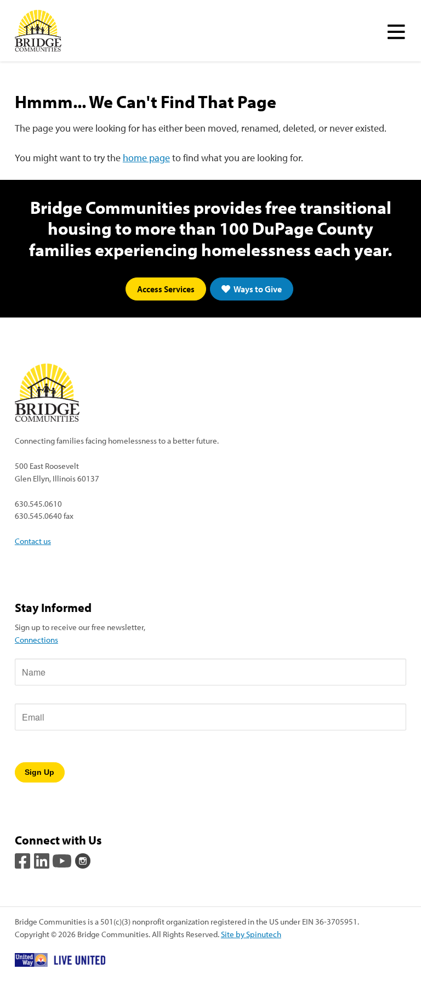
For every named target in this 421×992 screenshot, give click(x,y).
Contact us (33, 540)
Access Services (166, 289)
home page (146, 157)
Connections (36, 639)
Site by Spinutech (251, 933)
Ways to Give (257, 289)
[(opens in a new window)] (23, 859)
